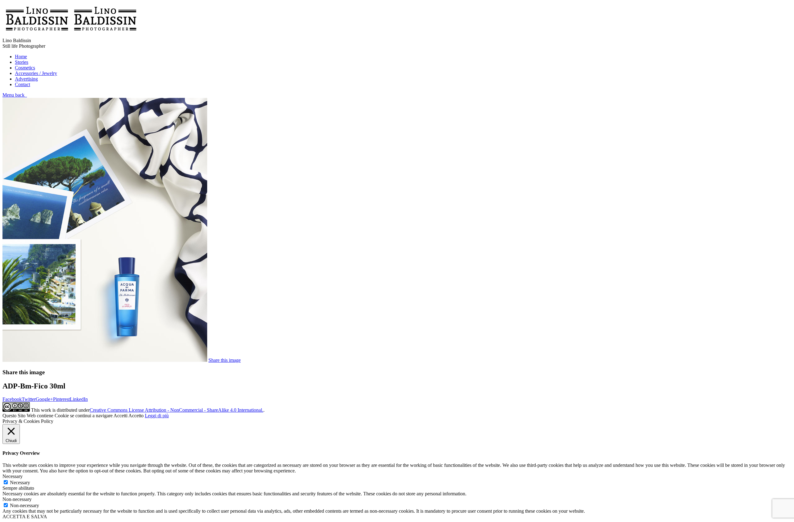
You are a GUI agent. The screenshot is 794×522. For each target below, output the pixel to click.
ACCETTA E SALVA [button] (24, 516)
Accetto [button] (136, 415)
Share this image (224, 360)
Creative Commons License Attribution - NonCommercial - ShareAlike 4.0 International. (176, 410)
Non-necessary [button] (17, 499)
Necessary (20, 482)
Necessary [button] (12, 476)
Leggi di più (157, 415)
